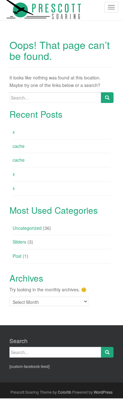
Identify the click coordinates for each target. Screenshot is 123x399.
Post (17, 256)
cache (19, 146)
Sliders (19, 242)
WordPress (103, 392)
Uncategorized (27, 228)
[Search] (107, 97)
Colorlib (64, 392)
